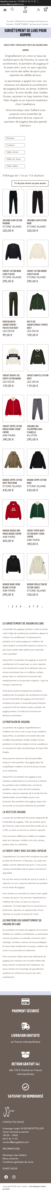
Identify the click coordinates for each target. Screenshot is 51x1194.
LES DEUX (8, 331)
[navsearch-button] (12, 10)
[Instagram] (13, 1177)
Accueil (10, 21)
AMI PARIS (9, 435)
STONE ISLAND (12, 227)
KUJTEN (32, 435)
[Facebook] (6, 1177)
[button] (5, 9)
